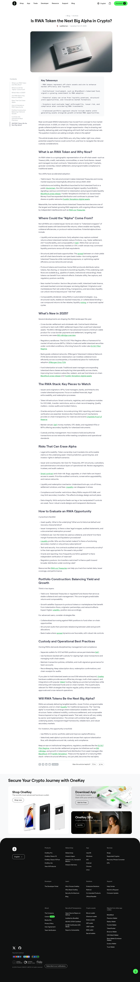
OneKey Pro (48, 853)
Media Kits (48, 920)
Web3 (62, 682)
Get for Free (82, 802)
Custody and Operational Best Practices (17, 118)
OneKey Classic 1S (51, 856)
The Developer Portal (51, 886)
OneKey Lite (49, 863)
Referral (88, 890)
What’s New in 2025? (18, 93)
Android (88, 863)
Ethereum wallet (91, 916)
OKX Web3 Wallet (112, 935)
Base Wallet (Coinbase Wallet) (114, 939)
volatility (56, 610)
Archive (75, 16)
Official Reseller (91, 896)
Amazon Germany (71, 865)
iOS (87, 859)
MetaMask (110, 915)
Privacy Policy (49, 923)
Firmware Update (112, 893)
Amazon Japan (70, 856)
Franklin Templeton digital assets (76, 199)
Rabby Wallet (111, 921)
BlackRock (43, 754)
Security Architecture (72, 893)
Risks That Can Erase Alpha (18, 101)
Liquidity (69, 487)
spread (80, 253)
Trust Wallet (111, 947)
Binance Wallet (112, 932)
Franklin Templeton (59, 754)
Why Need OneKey (71, 890)
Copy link (55, 764)
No (95, 764)
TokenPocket (111, 928)
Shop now (18, 800)
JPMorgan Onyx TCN (57, 362)
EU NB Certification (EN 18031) (72, 926)
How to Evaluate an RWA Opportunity (18, 106)
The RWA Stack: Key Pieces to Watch (18, 96)
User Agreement (50, 927)
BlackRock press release (51, 194)
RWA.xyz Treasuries (77, 210)
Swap (109, 853)
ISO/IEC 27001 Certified (73, 921)
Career (47, 916)
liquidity (64, 707)
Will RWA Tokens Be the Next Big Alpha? (19, 124)
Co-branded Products (93, 893)
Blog (66, 896)
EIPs (108, 863)
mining (83, 302)
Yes (102, 764)
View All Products (50, 866)
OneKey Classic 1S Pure (52, 859)
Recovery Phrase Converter (116, 859)
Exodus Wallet (111, 943)
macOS (88, 853)
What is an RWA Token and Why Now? (19, 84)
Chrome (88, 866)
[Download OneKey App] (135, 971)
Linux (88, 870)
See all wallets (90, 933)
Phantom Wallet (112, 918)
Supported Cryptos (113, 856)
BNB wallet (89, 930)
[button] (28, 3)
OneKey (100, 676)
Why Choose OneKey (72, 886)
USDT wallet (90, 926)
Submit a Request (112, 890)
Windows (89, 856)
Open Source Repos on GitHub (72, 914)
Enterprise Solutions (92, 886)
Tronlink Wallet (111, 925)
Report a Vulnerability (72, 930)
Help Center (111, 886)
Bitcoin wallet (90, 913)
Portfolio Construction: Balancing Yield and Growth (19, 112)
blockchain (50, 188)
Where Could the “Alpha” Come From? (18, 88)
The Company (49, 913)
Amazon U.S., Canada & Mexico (73, 860)
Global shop (69, 853)
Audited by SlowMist (72, 918)
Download (119, 3)
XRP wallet (89, 923)
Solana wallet (90, 920)
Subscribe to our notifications (56, 966)
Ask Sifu (80, 825)
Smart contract (47, 473)
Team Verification (50, 930)
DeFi (77, 243)
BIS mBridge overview (66, 335)
